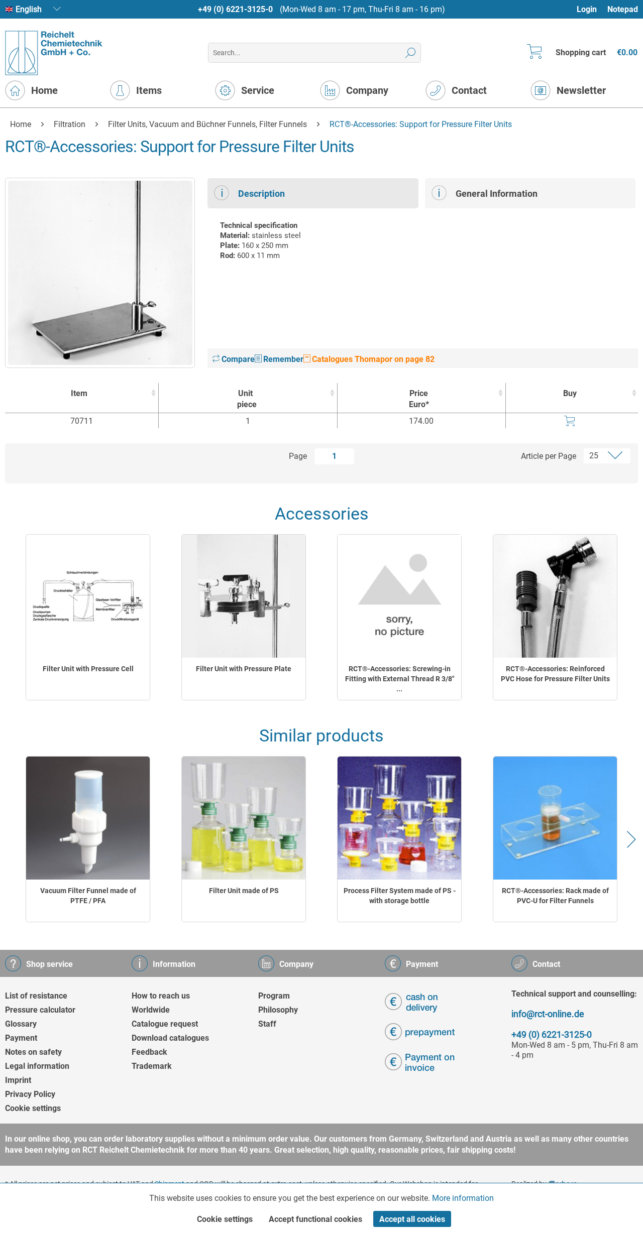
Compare (237, 359)
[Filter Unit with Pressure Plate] (243, 596)
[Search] (410, 53)
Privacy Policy (30, 1094)
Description (261, 193)
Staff (267, 1024)
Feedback (149, 1052)
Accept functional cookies (315, 1219)
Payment (21, 1038)
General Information (497, 193)
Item (79, 393)
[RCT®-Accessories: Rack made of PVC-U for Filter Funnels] (555, 818)
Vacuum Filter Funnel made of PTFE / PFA (88, 896)
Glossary (21, 1024)
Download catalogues (170, 1038)
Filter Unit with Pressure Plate (243, 669)
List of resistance (36, 996)
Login (587, 9)
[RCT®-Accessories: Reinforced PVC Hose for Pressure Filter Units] (555, 596)
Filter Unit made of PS (244, 891)
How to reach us (161, 996)
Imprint (18, 1080)
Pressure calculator (40, 1010)
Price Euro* (419, 399)
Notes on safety (33, 1052)
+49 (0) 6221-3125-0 (235, 9)
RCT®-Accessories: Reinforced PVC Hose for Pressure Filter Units (555, 674)
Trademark (152, 1066)
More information (463, 1198)
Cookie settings (33, 1108)
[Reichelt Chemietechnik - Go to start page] (54, 53)
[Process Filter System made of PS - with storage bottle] (399, 818)
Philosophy (278, 1010)
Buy (570, 393)
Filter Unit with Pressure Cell (88, 669)
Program (274, 996)
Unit (247, 399)
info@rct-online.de (547, 1014)
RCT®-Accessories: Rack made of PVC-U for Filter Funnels (555, 896)
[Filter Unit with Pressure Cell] (88, 596)
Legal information (37, 1066)
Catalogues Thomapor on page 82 (372, 359)
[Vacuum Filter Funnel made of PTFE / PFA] (88, 818)
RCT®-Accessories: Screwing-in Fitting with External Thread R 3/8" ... (399, 679)
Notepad (622, 9)
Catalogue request (165, 1024)
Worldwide (151, 1010)
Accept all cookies (412, 1219)
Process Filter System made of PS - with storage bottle (400, 896)
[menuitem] (591, 9)
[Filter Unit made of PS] (243, 818)
